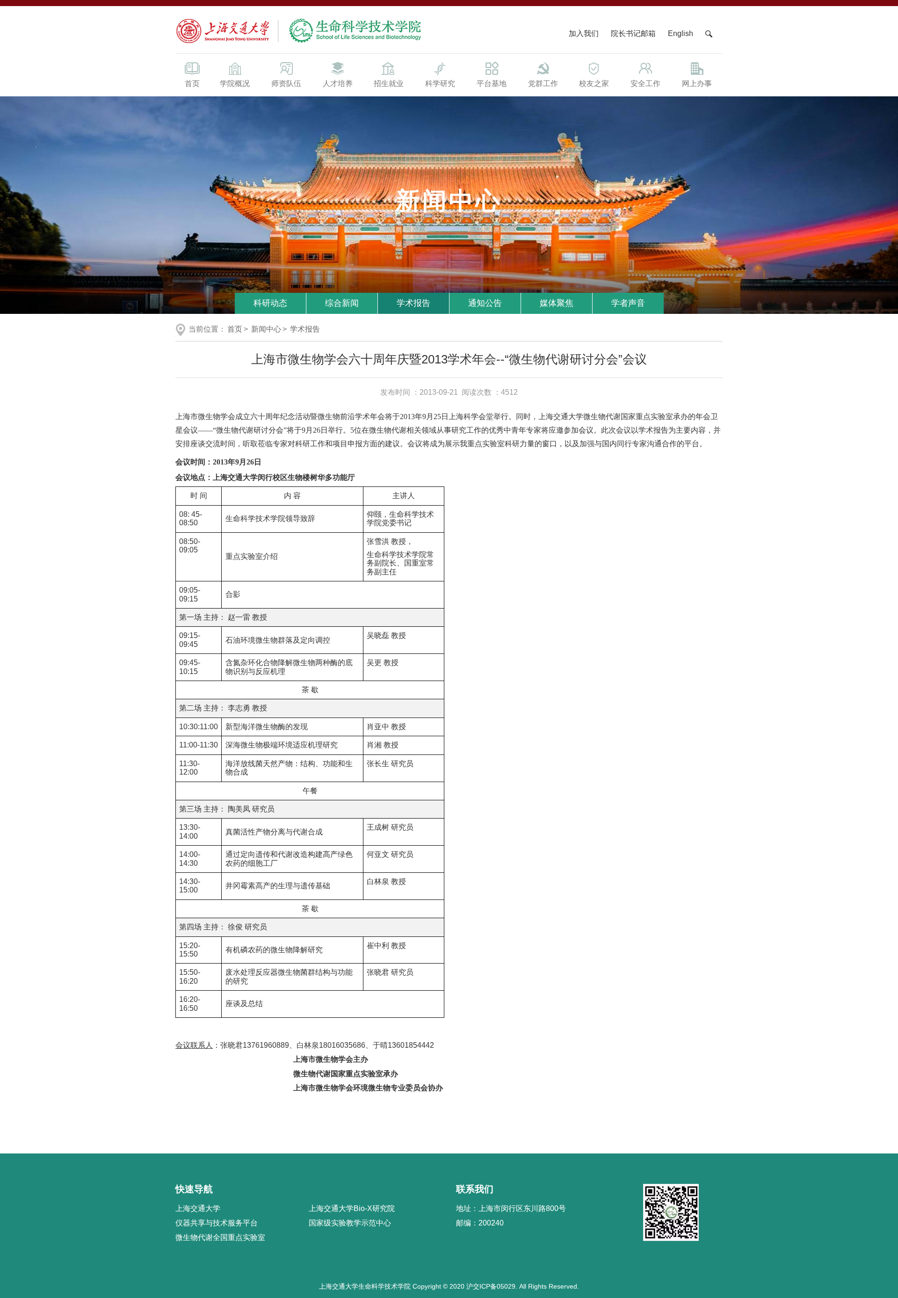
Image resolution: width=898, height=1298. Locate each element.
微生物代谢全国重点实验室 (220, 1237)
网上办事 (697, 83)
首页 (192, 83)
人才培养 (338, 83)
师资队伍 (286, 83)
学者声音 (628, 303)
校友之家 (594, 83)
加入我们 (585, 33)
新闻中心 (266, 329)
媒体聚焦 (556, 303)
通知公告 (485, 303)
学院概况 (235, 83)
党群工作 (543, 83)
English (680, 33)
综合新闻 (342, 303)
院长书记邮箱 (633, 33)
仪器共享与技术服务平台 (216, 1223)
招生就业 (389, 83)
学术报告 (413, 303)
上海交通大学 (197, 1208)
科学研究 (440, 83)
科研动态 (270, 303)
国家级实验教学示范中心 (350, 1223)
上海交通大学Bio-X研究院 (352, 1208)
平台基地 (492, 83)
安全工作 (645, 83)
